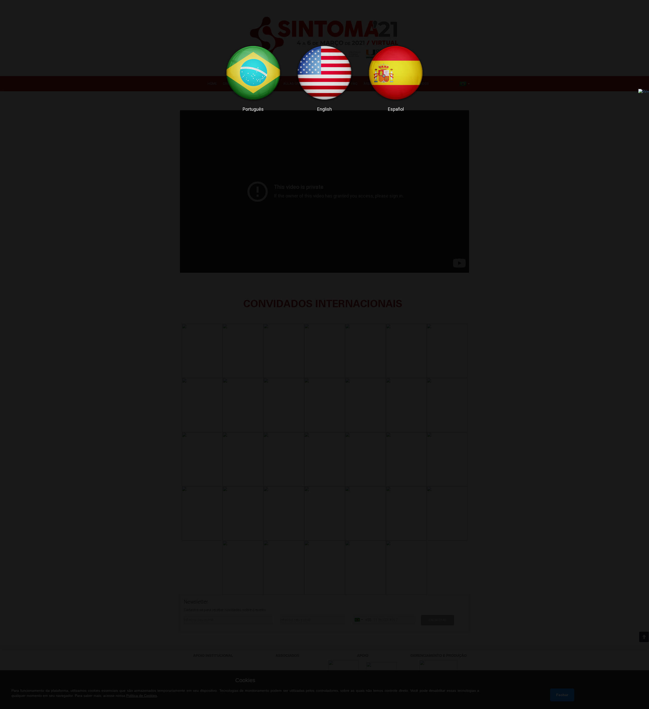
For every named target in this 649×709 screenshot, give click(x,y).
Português (253, 109)
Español (396, 109)
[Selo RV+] (643, 91)
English (324, 109)
